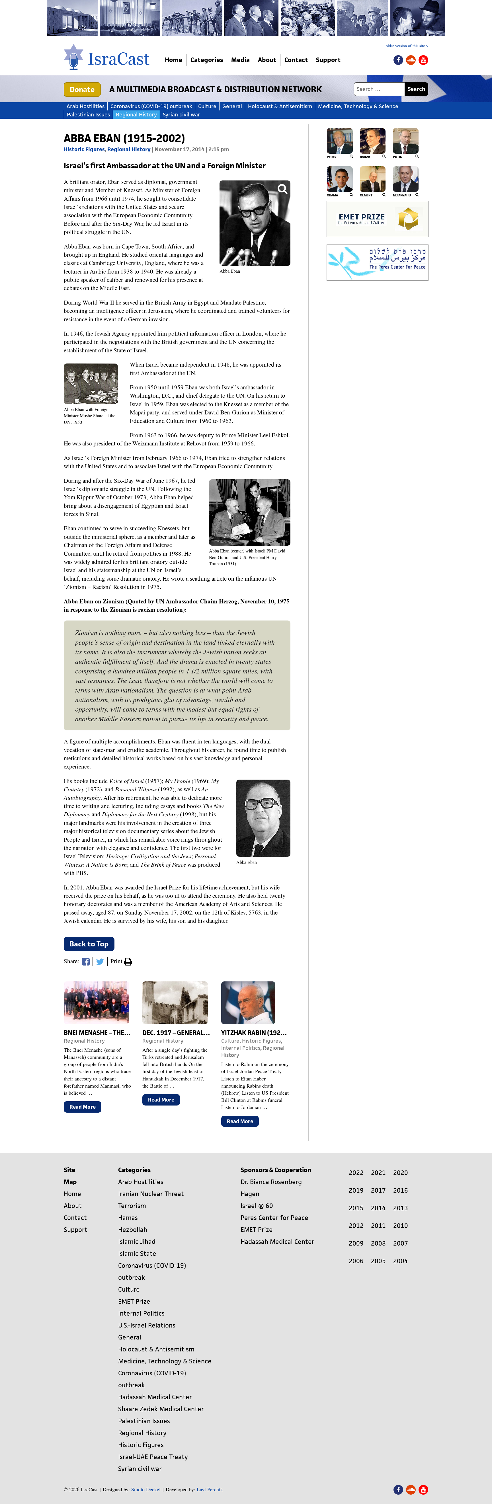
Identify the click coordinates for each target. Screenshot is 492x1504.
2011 (378, 1226)
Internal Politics (240, 1047)
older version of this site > (407, 46)
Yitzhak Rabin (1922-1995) (262, 1033)
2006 (356, 1261)
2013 (400, 1208)
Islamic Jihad (136, 1242)
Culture (207, 106)
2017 (378, 1190)
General (232, 106)
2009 (356, 1243)
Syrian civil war (181, 114)
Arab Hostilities (85, 106)
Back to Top (89, 943)
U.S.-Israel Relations (146, 1325)
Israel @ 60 (257, 1206)
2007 (400, 1243)
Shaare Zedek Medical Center (161, 1409)
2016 (400, 1190)
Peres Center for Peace (274, 1218)
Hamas (128, 1218)
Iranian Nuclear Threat (151, 1194)
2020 (400, 1173)
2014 (378, 1208)
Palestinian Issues (88, 114)
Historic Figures (84, 149)
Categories (206, 60)
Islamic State (137, 1254)
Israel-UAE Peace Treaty (153, 1457)
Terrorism (132, 1206)
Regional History (136, 114)
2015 (356, 1208)
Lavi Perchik (210, 1489)
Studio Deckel (146, 1489)
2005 (378, 1261)
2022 (356, 1173)
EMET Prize (134, 1301)
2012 (356, 1226)
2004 (400, 1261)
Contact (296, 60)
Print (117, 961)
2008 (378, 1243)
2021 (378, 1173)
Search (416, 89)
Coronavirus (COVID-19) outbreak (151, 106)
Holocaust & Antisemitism (280, 106)
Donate (82, 89)
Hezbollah (132, 1230)
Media (240, 60)
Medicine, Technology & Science (358, 106)
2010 (400, 1226)
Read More (85, 1108)
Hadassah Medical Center (155, 1397)
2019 (356, 1190)
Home (173, 60)
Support (328, 60)
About (267, 60)
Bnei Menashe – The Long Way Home (119, 1033)
